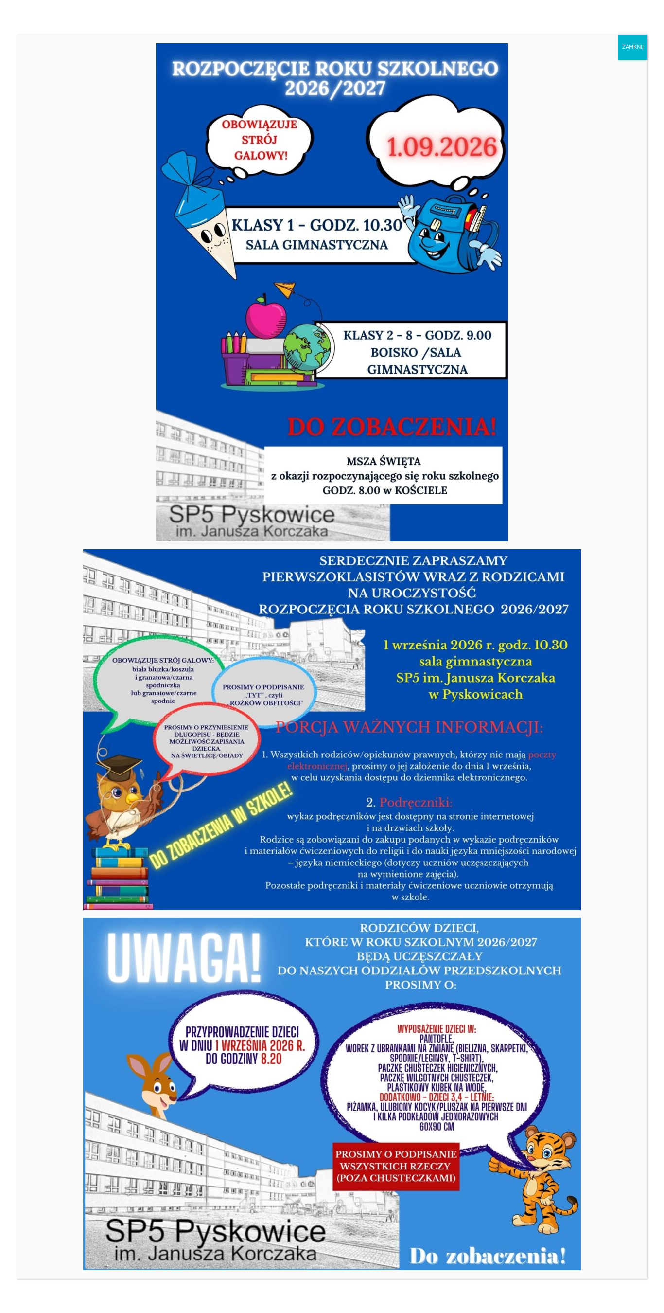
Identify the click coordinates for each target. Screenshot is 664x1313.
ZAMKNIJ (633, 47)
